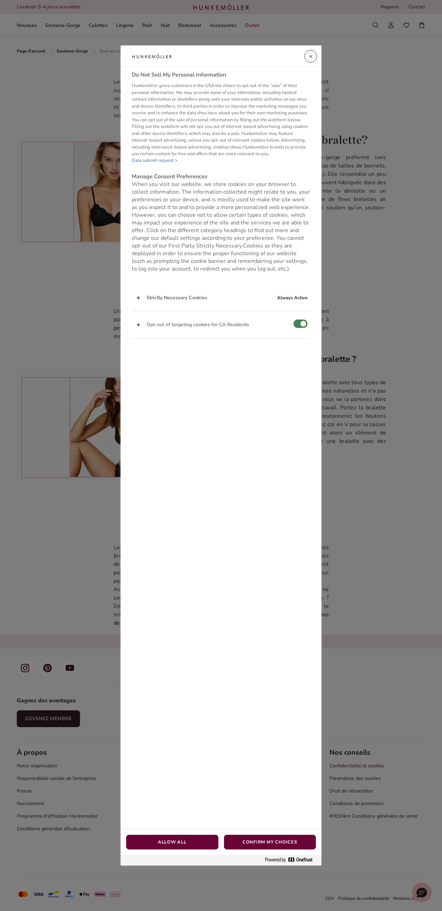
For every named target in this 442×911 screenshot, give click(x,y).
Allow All (172, 842)
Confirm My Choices (269, 842)
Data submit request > (154, 160)
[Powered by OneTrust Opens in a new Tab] (291, 860)
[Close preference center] (310, 56)
